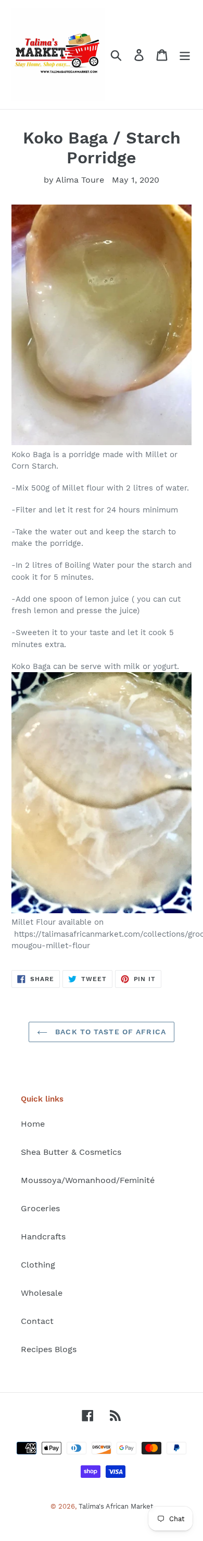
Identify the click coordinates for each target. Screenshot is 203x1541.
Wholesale (41, 1293)
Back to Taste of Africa (109, 1032)
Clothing (38, 1265)
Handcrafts (43, 1236)
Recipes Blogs (49, 1349)
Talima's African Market (116, 1506)
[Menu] (184, 54)
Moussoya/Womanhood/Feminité (88, 1180)
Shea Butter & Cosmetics (71, 1152)
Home (33, 1124)
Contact (37, 1321)
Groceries (40, 1208)
